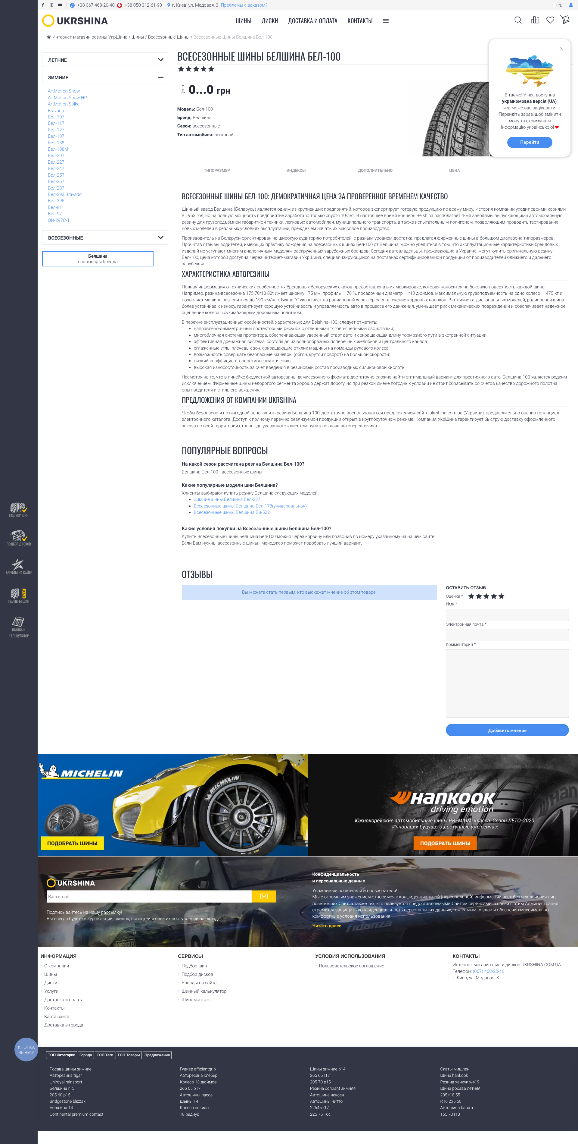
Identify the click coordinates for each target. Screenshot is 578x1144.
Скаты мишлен (455, 1069)
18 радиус (189, 1114)
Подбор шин (18, 515)
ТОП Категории (61, 1055)
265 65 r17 (320, 1075)
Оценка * (454, 596)
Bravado (56, 110)
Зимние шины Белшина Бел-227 (227, 499)
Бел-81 (55, 207)
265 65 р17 (190, 1088)
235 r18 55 (450, 1095)
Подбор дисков (19, 544)
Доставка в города (63, 1025)
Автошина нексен (327, 1095)
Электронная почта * (466, 624)
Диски (270, 20)
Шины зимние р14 (327, 1069)
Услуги (51, 991)
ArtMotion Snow (64, 91)
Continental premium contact (76, 1114)
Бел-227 (56, 162)
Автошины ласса (196, 1095)
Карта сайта (56, 1016)
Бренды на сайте (19, 572)
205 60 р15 (60, 1095)
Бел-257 (56, 175)
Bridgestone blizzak (67, 1101)
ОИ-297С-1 (59, 220)
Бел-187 (56, 136)
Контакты (360, 20)
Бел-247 (56, 168)
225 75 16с (320, 1114)
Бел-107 (56, 117)
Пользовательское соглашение (351, 966)
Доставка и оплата (312, 20)
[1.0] (471, 596)
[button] (115, 5)
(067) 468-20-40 (488, 971)
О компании (56, 966)
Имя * (451, 604)
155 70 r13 (450, 1114)
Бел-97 (55, 213)
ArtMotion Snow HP (67, 97)
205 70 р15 (320, 1082)
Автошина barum (456, 1107)
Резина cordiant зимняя (333, 1088)
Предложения (157, 1055)
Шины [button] (244, 20)
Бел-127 (56, 130)
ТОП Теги (105, 1055)
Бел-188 (56, 143)
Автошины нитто (326, 1101)
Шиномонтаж (196, 999)
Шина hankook (454, 1075)
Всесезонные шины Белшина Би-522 (232, 512)
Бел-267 (56, 181)
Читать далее (326, 926)
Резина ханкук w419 (460, 1082)
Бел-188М (58, 149)
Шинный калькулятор (19, 633)
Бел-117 (56, 123)
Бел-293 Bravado (65, 194)
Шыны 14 (189, 1101)
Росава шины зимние (71, 1069)
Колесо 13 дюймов (198, 1082)
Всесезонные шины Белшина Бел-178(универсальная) (250, 506)
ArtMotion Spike (63, 104)
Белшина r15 (62, 1088)
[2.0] (475, 596)
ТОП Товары (128, 1055)
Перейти (529, 142)
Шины (50, 974)
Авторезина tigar (66, 1075)
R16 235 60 (450, 1101)
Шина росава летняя (460, 1088)
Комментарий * (461, 644)
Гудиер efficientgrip (198, 1069)
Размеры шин (19, 601)
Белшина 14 (61, 1107)
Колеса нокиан (194, 1107)
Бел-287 (56, 188)
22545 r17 (319, 1107)
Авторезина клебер (198, 1075)
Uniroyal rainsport (66, 1082)
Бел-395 (56, 200)
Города (85, 1055)
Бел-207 (56, 155)
